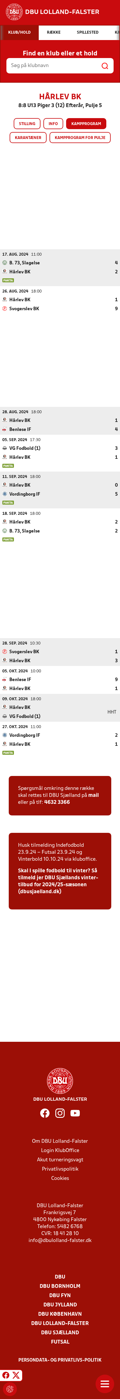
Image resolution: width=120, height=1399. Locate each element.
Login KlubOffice (60, 1150)
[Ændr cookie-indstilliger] (10, 1389)
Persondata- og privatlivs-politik (60, 1360)
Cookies (60, 1178)
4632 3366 (57, 802)
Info (53, 124)
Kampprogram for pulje (80, 138)
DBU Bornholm (60, 1286)
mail (93, 795)
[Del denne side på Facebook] (5, 1376)
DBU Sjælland (60, 1333)
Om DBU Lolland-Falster (60, 1141)
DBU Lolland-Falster (60, 1323)
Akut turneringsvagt (60, 1160)
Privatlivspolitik (60, 1169)
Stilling (27, 124)
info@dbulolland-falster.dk (60, 1240)
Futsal (60, 1342)
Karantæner (28, 138)
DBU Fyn (60, 1295)
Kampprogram (86, 124)
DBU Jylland (60, 1305)
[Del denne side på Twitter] (16, 1376)
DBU (60, 1277)
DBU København (60, 1314)
